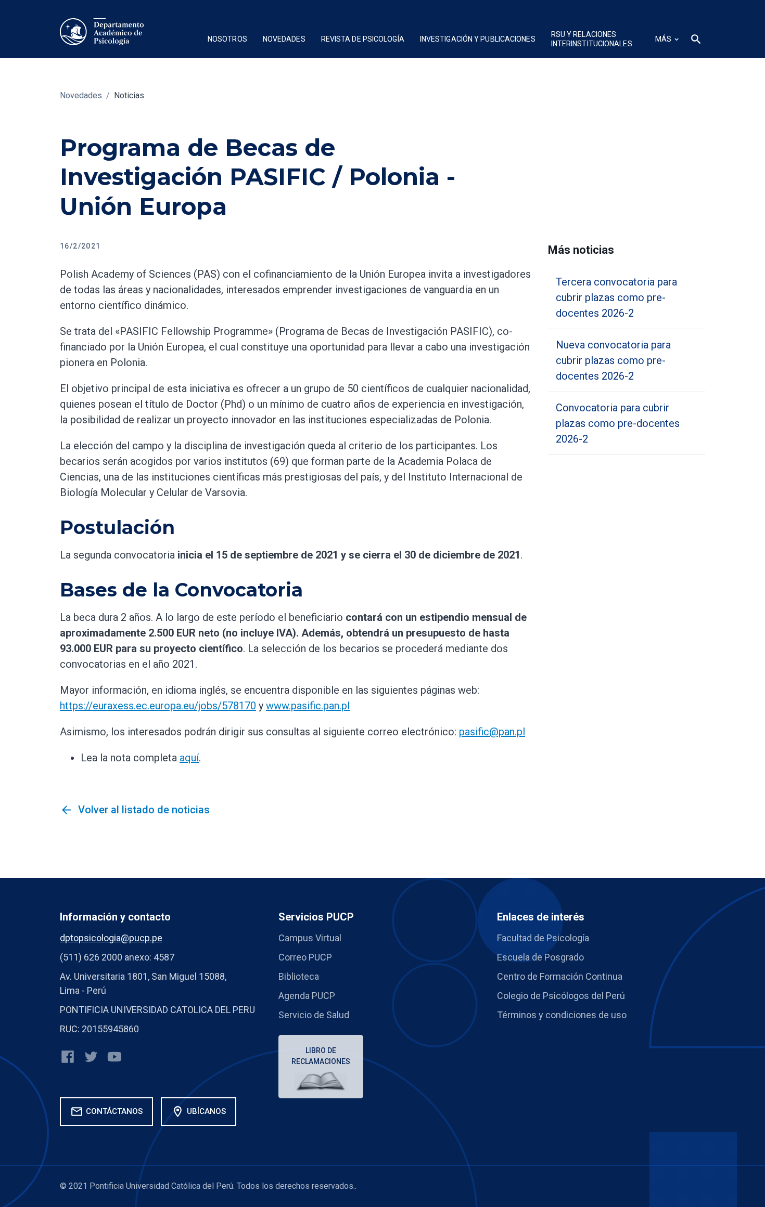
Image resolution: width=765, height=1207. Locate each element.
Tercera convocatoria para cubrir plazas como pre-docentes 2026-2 (616, 297)
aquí (189, 757)
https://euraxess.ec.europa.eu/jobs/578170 (158, 705)
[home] (102, 31)
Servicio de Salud (313, 1014)
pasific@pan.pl (492, 731)
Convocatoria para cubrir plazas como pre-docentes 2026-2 (618, 423)
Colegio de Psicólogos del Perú (561, 995)
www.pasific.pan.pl (308, 705)
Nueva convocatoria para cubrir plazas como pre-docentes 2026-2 (613, 360)
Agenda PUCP (306, 995)
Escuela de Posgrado (540, 957)
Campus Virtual (309, 937)
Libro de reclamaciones (320, 1056)
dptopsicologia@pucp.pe (111, 937)
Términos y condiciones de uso (562, 1014)
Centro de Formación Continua (559, 976)
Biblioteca (298, 976)
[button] (227, 40)
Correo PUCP (305, 957)
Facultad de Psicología (543, 937)
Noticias (129, 95)
